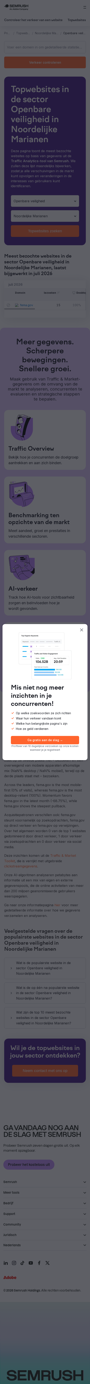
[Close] (81, 630)
